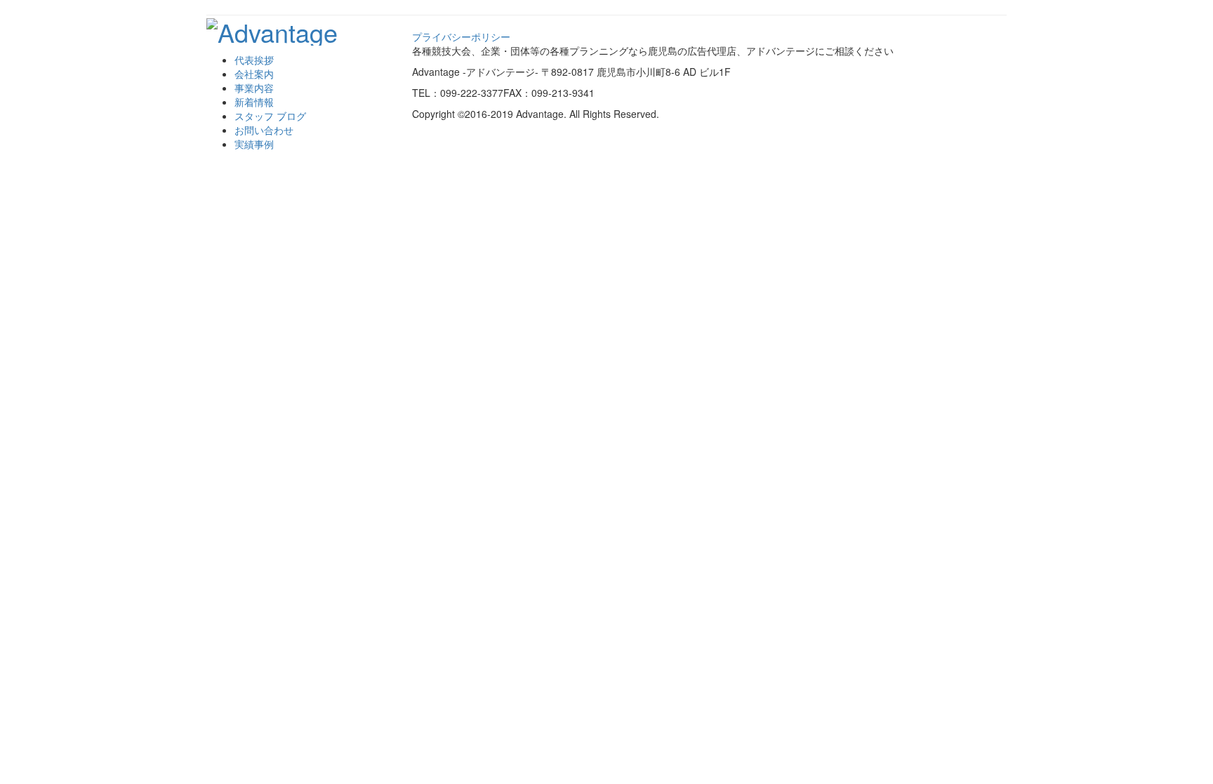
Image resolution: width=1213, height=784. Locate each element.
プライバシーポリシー (461, 36)
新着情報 (254, 102)
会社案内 (254, 74)
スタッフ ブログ (270, 116)
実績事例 (254, 144)
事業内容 (254, 88)
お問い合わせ (263, 130)
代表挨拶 (254, 60)
